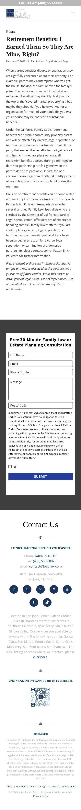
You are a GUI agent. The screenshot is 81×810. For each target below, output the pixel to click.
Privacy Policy (40, 796)
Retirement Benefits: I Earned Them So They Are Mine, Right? (39, 46)
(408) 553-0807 (43, 561)
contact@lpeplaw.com (45, 566)
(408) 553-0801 (46, 556)
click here (40, 657)
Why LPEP (21, 786)
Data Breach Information (61, 786)
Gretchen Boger (60, 61)
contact (38, 250)
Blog (42, 786)
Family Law (37, 61)
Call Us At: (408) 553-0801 (40, 3)
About (10, 786)
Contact (33, 786)
